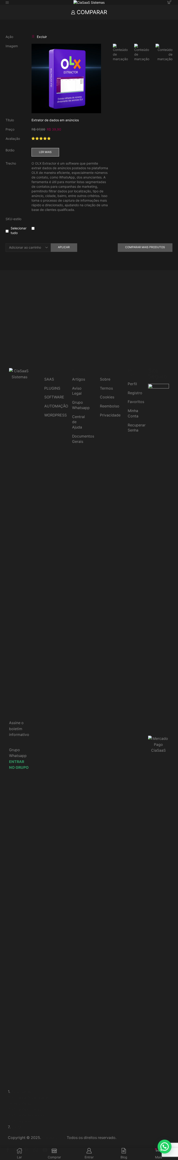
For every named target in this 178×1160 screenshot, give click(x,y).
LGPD (16, 1127)
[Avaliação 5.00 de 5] (41, 139)
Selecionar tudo (18, 230)
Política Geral (19, 1121)
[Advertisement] (89, 321)
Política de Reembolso (27, 1115)
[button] (165, 1147)
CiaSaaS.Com (54, 1137)
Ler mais (45, 152)
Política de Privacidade (28, 1097)
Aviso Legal (21, 1091)
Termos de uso (20, 1103)
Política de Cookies (24, 1109)
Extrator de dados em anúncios (55, 120)
